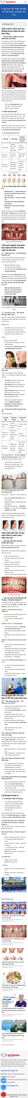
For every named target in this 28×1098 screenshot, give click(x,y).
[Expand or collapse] (25, 24)
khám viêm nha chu (13, 820)
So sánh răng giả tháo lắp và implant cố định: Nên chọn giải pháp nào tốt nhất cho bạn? (13, 1010)
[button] (25, 2)
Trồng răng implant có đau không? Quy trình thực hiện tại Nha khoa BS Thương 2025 (13, 1035)
